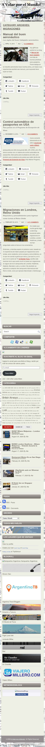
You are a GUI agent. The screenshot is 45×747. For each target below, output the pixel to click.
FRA (17, 405)
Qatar (29, 415)
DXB (15, 403)
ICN (3, 407)
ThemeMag (31, 745)
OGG (3, 415)
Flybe (14, 405)
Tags (28, 427)
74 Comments (28, 44)
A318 (3, 387)
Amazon (31, 390)
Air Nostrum (22, 390)
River (3, 418)
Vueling (15, 422)
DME (5, 403)
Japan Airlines (9, 407)
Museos (23, 413)
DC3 (35, 400)
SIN (20, 418)
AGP (37, 387)
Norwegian (35, 413)
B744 (3, 394)
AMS (9, 392)
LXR (23, 410)
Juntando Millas (7, 639)
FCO (8, 405)
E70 (20, 403)
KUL (22, 407)
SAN (10, 418)
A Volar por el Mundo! (18, 739)
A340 (17, 387)
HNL (30, 405)
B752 (6, 394)
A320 (9, 388)
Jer (12, 407)
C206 (19, 398)
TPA (16, 420)
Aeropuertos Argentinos (29, 561)
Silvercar (17, 418)
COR (16, 400)
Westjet (18, 422)
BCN (33, 394)
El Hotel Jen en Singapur (22, 483)
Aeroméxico (33, 387)
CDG (32, 398)
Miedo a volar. (7, 413)
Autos (23, 392)
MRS (20, 413)
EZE (3, 405)
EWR (38, 403)
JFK (17, 407)
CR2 (20, 400)
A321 (12, 388)
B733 (31, 392)
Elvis (29, 403)
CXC (30, 400)
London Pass (9, 410)
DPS (11, 403)
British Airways (10, 397)
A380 (22, 387)
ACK (28, 387)
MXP (26, 413)
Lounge (18, 411)
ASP (20, 392)
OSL (8, 415)
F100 (6, 405)
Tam (35, 418)
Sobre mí (19, 427)
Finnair (11, 405)
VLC (12, 422)
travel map (17, 548)
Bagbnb (26, 394)
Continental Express (10, 400)
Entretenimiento (34, 403)
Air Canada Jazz (12, 390)
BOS (36, 394)
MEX (38, 410)
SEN (12, 418)
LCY (35, 407)
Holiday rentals (6, 551)
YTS (26, 422)
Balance (30, 394)
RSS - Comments (12, 508)
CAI (24, 398)
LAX (32, 407)
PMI (17, 415)
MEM (31, 410)
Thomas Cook (10, 420)
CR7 (22, 400)
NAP (31, 413)
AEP (30, 387)
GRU (21, 405)
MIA (3, 413)
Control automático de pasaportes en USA (21, 125)
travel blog (25, 548)
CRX (28, 400)
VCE (37, 420)
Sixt (22, 418)
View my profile (7, 544)
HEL (23, 405)
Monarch (17, 413)
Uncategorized (27, 420)
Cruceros (25, 400)
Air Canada (7, 390)
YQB (24, 422)
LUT (21, 410)
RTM (6, 418)
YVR (33, 422)
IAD (37, 405)
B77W (20, 394)
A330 (15, 387)
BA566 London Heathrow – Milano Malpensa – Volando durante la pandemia (26, 446)
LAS (30, 407)
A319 (6, 388)
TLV (14, 420)
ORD (5, 415)
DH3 (3, 403)
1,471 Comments (33, 222)
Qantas (26, 415)
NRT (38, 413)
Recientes (8, 427)
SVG (27, 418)
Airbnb (26, 390)
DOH (8, 403)
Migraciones (13, 413)
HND (28, 405)
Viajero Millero (7, 680)
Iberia (39, 405)
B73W (38, 392)
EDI (23, 403)
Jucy (19, 407)
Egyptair (26, 403)
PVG (23, 415)
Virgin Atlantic (8, 422)
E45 (17, 403)
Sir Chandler (6, 664)
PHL (12, 415)
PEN (10, 415)
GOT (19, 405)
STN (24, 418)
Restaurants (38, 415)
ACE (25, 387)
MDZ (28, 410)
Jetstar (15, 407)
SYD (33, 418)
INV (5, 407)
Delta (37, 400)
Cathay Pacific (27, 398)
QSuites (33, 415)
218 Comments (32, 134)
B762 (9, 394)
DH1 (40, 400)
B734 (33, 392)
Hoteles (33, 405)
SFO (14, 418)
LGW (37, 407)
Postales (20, 415)
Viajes (3, 422)
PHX (15, 415)
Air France (18, 390)
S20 (8, 418)
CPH (18, 400)
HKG (26, 405)
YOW (22, 422)
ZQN (38, 422)
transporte (19, 420)
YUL (29, 422)
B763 (11, 394)
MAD (26, 410)
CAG (22, 398)
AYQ (26, 392)
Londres (14, 410)
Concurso (4, 400)
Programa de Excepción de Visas (14, 159)
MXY (29, 413)
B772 (14, 395)
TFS (6, 420)
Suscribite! (9, 373)
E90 (22, 403)
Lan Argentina (25, 407)
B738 (36, 392)
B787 (23, 394)
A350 (20, 387)
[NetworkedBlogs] (21, 691)
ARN (18, 392)
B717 (28, 392)
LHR (4, 410)
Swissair (29, 418)
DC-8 (33, 400)
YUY (31, 422)
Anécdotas (15, 392)
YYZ (35, 422)
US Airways (33, 420)
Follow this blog (21, 694)
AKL (29, 390)
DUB (13, 403)
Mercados (34, 410)
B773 (17, 394)
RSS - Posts (10, 502)
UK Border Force (24, 259)
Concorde (39, 398)
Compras (34, 398)
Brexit (38, 394)
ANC (11, 392)
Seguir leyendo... (34, 115)
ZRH (40, 422)
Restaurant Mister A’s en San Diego (26, 457)
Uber (23, 420)
